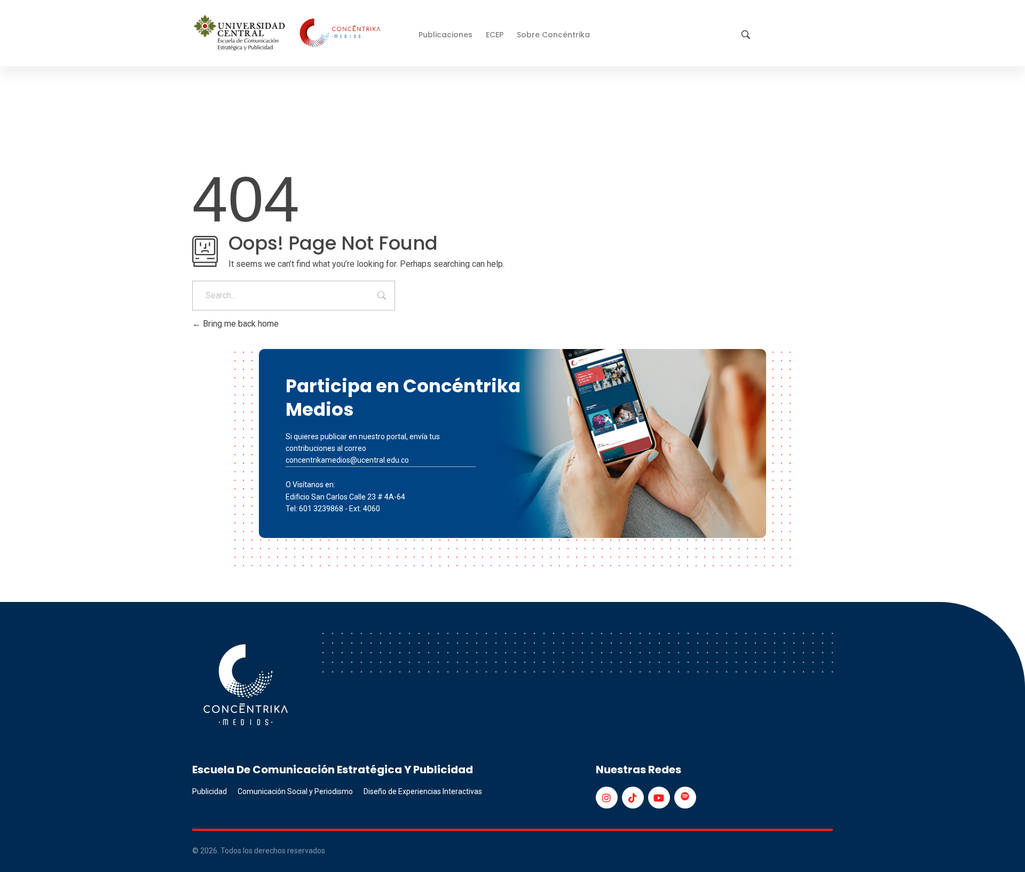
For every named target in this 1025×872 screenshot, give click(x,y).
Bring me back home (240, 324)
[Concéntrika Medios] (288, 34)
